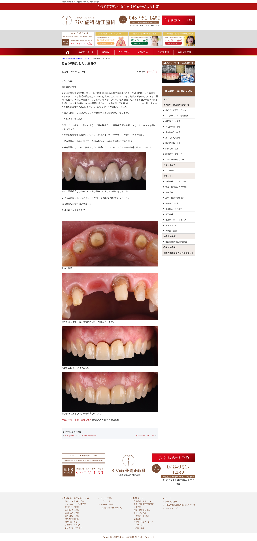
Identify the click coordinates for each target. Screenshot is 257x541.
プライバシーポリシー (174, 159)
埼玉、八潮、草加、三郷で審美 (77, 420)
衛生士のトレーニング (145, 435)
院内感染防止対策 (172, 143)
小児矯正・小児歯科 (173, 209)
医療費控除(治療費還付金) (176, 242)
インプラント (171, 225)
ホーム (166, 99)
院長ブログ (152, 71)
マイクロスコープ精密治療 (176, 116)
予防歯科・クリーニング (175, 181)
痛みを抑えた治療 (172, 138)
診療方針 (106, 51)
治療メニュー (143, 51)
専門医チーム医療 (172, 121)
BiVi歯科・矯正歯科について (176, 105)
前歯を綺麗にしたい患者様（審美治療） (81, 435)
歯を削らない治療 (172, 132)
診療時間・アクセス (173, 154)
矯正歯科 (169, 214)
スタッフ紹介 (124, 51)
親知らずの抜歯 (172, 203)
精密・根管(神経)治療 (174, 198)
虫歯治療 (169, 192)
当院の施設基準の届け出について (178, 253)
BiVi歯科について (86, 51)
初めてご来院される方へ (175, 110)
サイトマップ (171, 508)
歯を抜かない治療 (172, 127)
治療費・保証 (163, 51)
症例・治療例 (169, 247)
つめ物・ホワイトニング (175, 220)
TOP (68, 51)
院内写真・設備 (172, 148)
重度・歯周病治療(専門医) (176, 187)
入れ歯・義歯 (171, 231)
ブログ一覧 (170, 170)
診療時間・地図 (184, 51)
